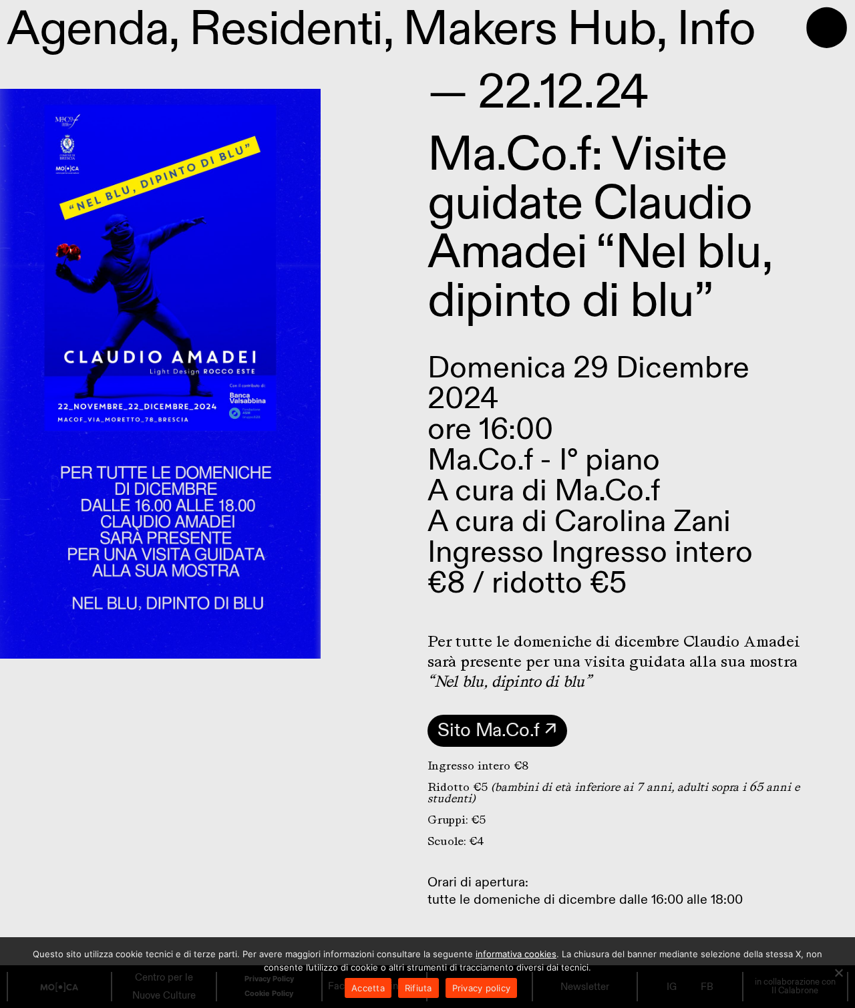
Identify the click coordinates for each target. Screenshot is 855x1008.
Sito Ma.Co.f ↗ (497, 730)
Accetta (368, 988)
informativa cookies (516, 954)
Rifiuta (418, 988)
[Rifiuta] (838, 972)
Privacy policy (481, 988)
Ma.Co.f (607, 490)
